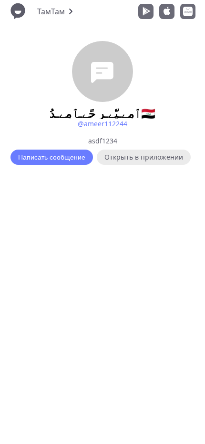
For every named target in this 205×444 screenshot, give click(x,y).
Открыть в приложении (143, 156)
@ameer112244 (102, 123)
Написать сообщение (51, 157)
